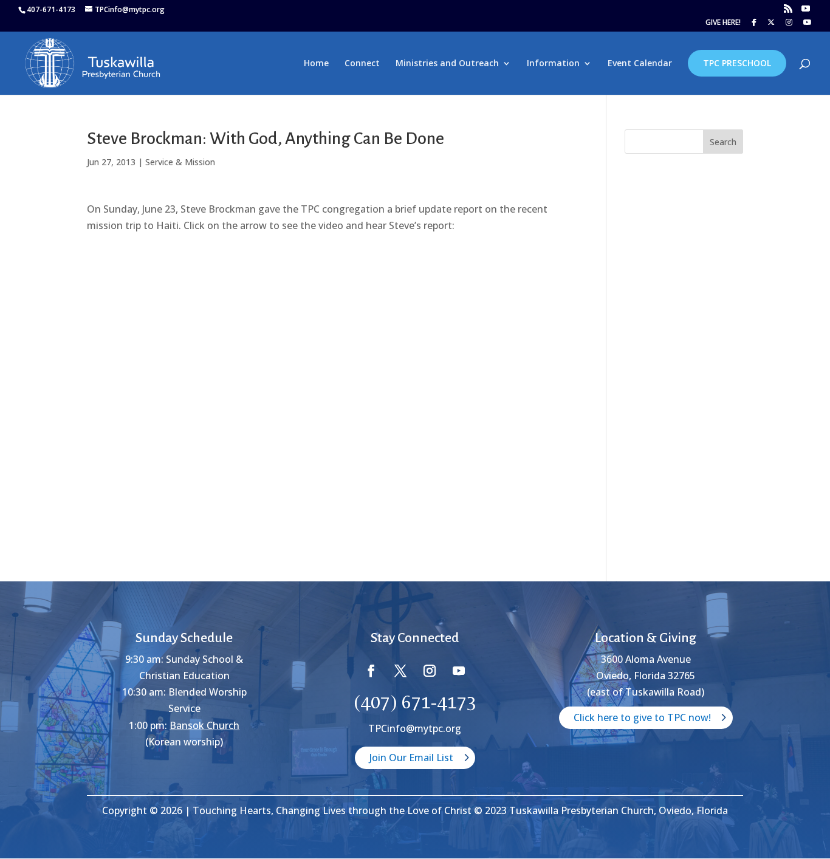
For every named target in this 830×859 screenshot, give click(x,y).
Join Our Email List (411, 757)
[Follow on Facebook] (371, 671)
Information (553, 64)
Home (316, 64)
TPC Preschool (737, 63)
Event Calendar (640, 64)
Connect (362, 64)
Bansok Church (204, 725)
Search (723, 142)
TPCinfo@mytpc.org (414, 728)
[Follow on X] (400, 671)
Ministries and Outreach (447, 64)
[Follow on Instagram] (429, 671)
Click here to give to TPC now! (642, 717)
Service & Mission (180, 162)
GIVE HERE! (723, 23)
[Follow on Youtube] (459, 671)
